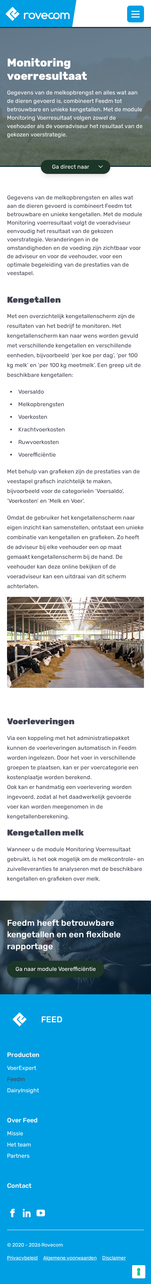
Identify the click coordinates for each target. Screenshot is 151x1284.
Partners (18, 1156)
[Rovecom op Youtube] (40, 1213)
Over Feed (22, 1120)
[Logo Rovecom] (38, 14)
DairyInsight (23, 1090)
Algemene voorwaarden (70, 1258)
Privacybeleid (22, 1258)
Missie (15, 1133)
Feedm (16, 1079)
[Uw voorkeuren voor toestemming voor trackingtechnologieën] (138, 1271)
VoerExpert (21, 1068)
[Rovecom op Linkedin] (26, 1213)
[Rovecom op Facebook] (12, 1213)
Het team (19, 1145)
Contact (19, 1186)
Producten (23, 1055)
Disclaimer (114, 1258)
